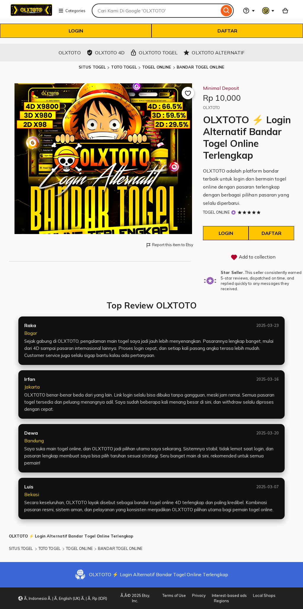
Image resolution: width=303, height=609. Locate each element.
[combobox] (155, 11)
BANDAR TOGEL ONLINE (200, 67)
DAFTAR (227, 31)
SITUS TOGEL (92, 67)
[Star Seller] (233, 213)
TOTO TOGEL (123, 67)
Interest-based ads (229, 595)
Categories (75, 10)
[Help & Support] (249, 11)
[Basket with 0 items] (285, 11)
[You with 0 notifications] (268, 11)
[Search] (226, 11)
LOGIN (76, 31)
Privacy (199, 595)
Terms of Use (174, 595)
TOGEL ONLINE (156, 67)
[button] (62, 598)
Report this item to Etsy (172, 244)
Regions (221, 600)
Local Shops (264, 595)
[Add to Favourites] (188, 93)
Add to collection (256, 257)
